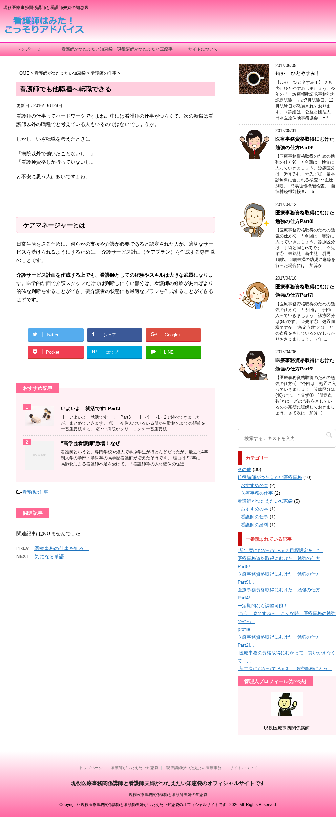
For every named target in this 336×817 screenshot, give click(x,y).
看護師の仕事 (35, 492)
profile (244, 629)
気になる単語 (49, 556)
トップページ (29, 49)
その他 (244, 469)
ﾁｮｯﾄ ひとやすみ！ (297, 73)
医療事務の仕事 (257, 493)
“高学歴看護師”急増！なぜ (90, 443)
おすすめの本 (254, 485)
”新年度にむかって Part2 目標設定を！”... (280, 550)
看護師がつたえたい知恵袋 (87, 49)
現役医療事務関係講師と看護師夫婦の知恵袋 (168, 794)
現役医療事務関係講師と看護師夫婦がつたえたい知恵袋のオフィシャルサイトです (168, 783)
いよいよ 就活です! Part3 (90, 408)
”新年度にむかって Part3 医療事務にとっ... (285, 668)
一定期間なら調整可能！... (265, 605)
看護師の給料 (254, 524)
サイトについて (203, 49)
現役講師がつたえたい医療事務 (145, 51)
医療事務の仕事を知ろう (61, 548)
